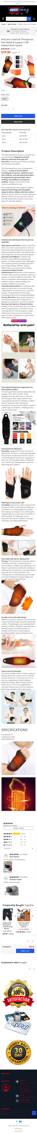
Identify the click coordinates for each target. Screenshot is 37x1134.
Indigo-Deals (15, 1125)
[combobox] (18, 19)
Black (5, 99)
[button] (3, 19)
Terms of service (19, 1131)
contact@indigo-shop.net (28, 1097)
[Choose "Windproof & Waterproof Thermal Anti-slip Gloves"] (11, 910)
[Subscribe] (34, 1113)
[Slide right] (36, 31)
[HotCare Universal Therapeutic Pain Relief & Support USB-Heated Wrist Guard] (3, 90)
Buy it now (18, 122)
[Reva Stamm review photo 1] (8, 867)
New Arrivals (12, 24)
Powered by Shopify (24, 1125)
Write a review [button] (18, 828)
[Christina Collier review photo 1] (11, 889)
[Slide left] (1, 31)
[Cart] (34, 19)
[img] (14, 854)
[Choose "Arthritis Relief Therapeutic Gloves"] (28, 910)
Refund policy (18, 1128)
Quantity (4, 105)
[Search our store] (29, 19)
